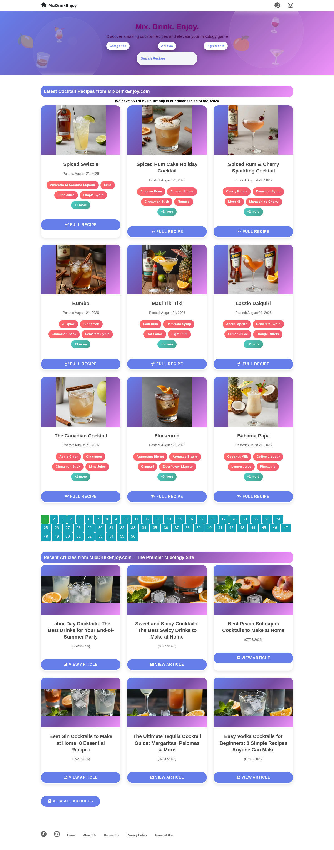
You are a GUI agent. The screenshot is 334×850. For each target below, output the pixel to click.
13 (158, 519)
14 (169, 519)
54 (111, 536)
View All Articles (72, 801)
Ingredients (215, 46)
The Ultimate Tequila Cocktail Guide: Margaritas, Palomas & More (167, 742)
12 (147, 519)
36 (166, 528)
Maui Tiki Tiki (167, 303)
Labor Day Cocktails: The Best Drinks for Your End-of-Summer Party (81, 630)
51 (79, 536)
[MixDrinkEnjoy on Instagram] (290, 5)
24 (278, 519)
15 (180, 519)
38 (188, 528)
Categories (118, 46)
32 (122, 528)
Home (71, 835)
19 (224, 519)
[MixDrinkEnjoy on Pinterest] (277, 5)
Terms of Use (164, 835)
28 (79, 528)
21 (245, 519)
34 (144, 528)
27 (68, 528)
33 (133, 528)
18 (213, 519)
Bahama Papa (253, 436)
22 (256, 519)
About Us (89, 835)
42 (231, 528)
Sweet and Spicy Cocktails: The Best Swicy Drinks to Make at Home (167, 630)
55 (122, 536)
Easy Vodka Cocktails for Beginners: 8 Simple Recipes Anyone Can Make (253, 742)
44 (253, 528)
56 (133, 536)
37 (177, 528)
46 (275, 528)
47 (286, 528)
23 (267, 519)
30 (100, 528)
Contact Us (111, 835)
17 (202, 519)
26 (57, 528)
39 (199, 528)
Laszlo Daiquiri (253, 303)
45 (264, 528)
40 (209, 528)
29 (89, 528)
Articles (167, 46)
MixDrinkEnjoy (62, 5)
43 (242, 528)
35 (155, 528)
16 (191, 519)
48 (46, 536)
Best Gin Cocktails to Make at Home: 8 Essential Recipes (80, 742)
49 (57, 536)
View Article (83, 664)
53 (100, 536)
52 (89, 536)
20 (234, 519)
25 (46, 528)
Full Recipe (83, 225)
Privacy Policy (137, 835)
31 (111, 528)
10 (126, 519)
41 (220, 528)
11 (136, 519)
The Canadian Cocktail (81, 436)
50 (68, 536)
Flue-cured (167, 436)
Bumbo (80, 303)
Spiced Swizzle (80, 164)
